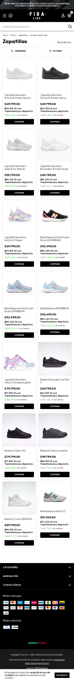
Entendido (62, 675)
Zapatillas (23, 35)
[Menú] (5, 16)
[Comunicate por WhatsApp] (11, 16)
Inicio (5, 35)
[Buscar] (70, 26)
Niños (13, 35)
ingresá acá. (59, 660)
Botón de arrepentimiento (37, 663)
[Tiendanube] (37, 668)
